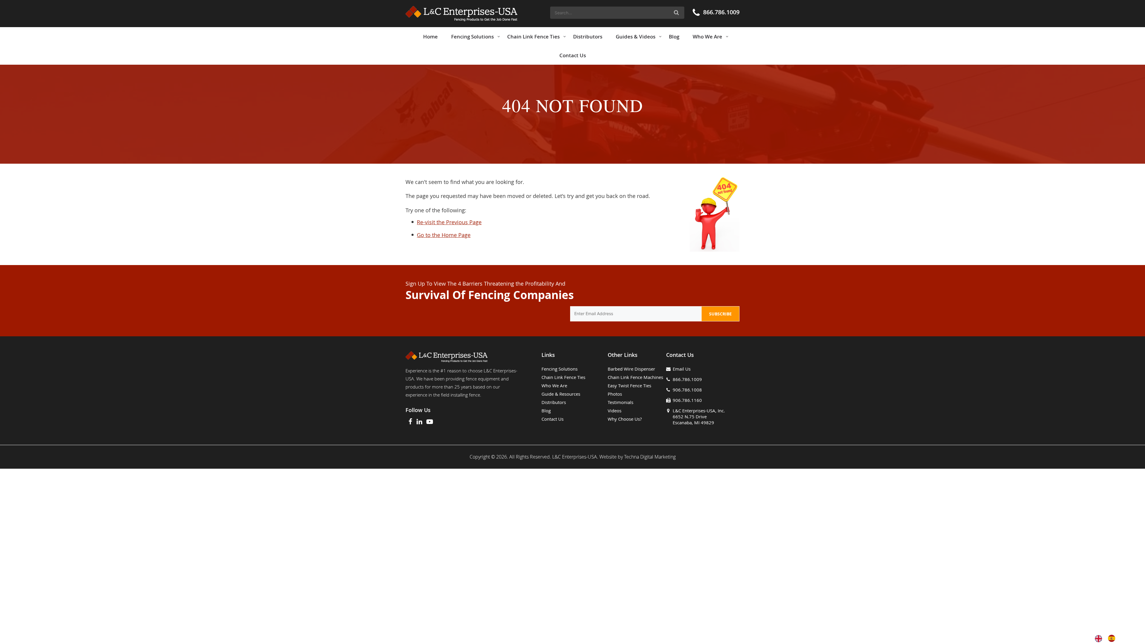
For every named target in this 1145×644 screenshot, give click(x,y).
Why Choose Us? (625, 419)
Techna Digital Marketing (650, 456)
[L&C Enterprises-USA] (461, 13)
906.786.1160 (687, 400)
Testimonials (620, 402)
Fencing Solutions (559, 369)
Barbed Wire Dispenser (631, 369)
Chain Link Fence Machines (635, 377)
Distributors (553, 402)
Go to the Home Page (444, 235)
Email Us (682, 369)
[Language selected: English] (1108, 638)
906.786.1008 (687, 390)
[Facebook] (410, 422)
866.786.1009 (721, 12)
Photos (615, 394)
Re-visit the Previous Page (449, 222)
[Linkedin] (419, 422)
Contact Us (552, 419)
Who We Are (554, 385)
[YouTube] (429, 422)
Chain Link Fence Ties (563, 377)
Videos (614, 411)
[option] (1113, 638)
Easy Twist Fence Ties (629, 385)
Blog (546, 411)
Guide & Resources (560, 394)
